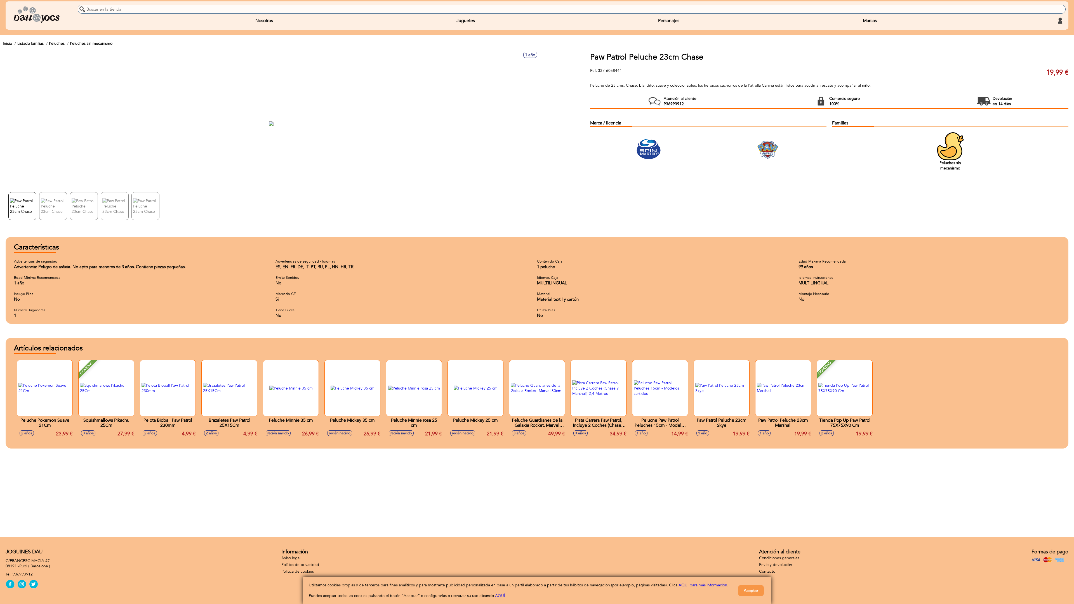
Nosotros (264, 21)
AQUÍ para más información (703, 585)
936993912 (23, 574)
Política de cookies (297, 571)
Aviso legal (290, 558)
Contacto (767, 571)
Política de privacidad (300, 564)
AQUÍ (500, 595)
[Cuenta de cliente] (1060, 20)
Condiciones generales (779, 558)
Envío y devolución (775, 564)
